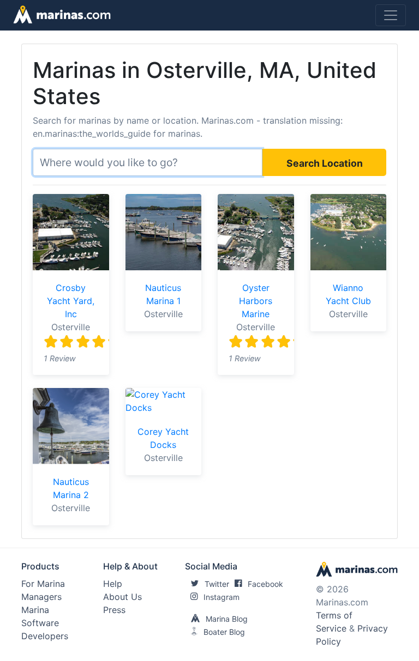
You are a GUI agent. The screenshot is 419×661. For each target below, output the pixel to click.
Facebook (265, 584)
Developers (44, 635)
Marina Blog (227, 618)
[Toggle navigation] (390, 15)
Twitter (217, 584)
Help (112, 583)
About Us (122, 596)
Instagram (221, 597)
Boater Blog (224, 631)
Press (114, 609)
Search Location (324, 163)
